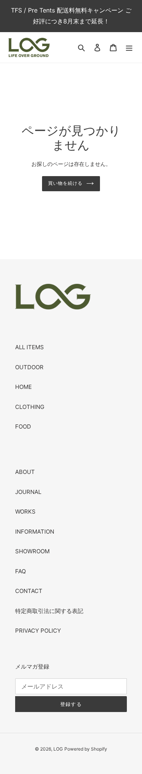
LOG (58, 749)
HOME (23, 386)
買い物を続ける (65, 183)
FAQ (20, 571)
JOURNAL (28, 491)
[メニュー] (129, 47)
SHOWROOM (32, 551)
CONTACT (28, 590)
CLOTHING (29, 406)
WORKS (25, 511)
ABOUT (25, 471)
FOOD (23, 426)
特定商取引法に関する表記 (49, 611)
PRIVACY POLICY (38, 630)
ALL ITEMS (29, 347)
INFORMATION (34, 531)
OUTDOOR (29, 367)
